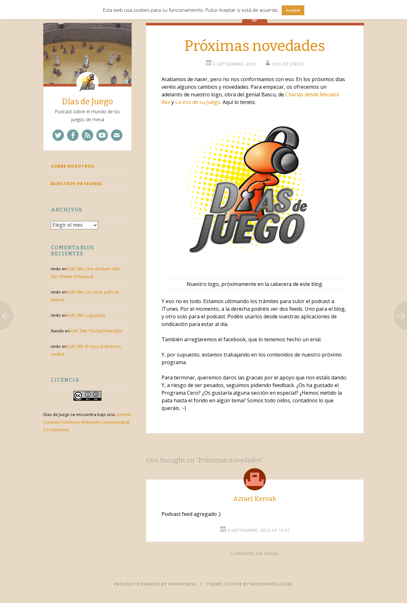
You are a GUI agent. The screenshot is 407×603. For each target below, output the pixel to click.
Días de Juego (87, 102)
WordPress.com (271, 584)
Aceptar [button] (293, 10)
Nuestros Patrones (76, 183)
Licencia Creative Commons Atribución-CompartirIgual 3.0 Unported (87, 422)
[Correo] (116, 135)
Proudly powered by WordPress (155, 584)
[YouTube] (102, 135)
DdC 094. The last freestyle (96, 331)
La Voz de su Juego (197, 102)
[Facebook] (73, 135)
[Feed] (87, 135)
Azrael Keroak (254, 498)
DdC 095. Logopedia (87, 315)
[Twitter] (58, 135)
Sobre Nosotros (72, 166)
